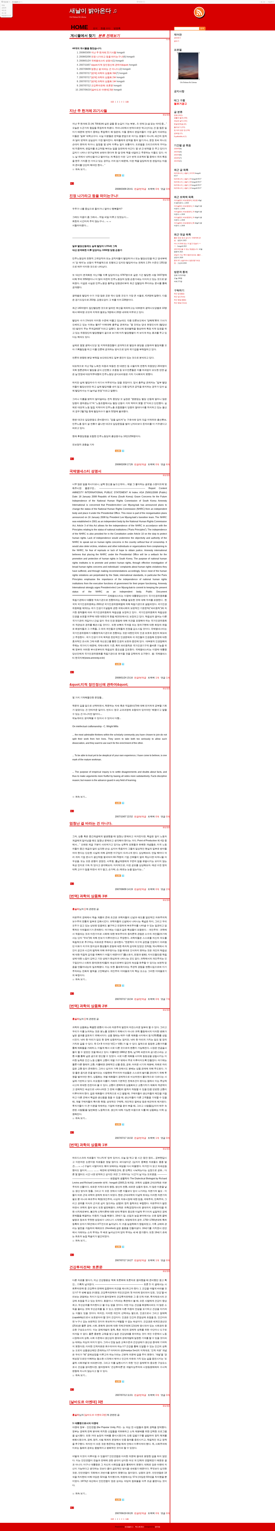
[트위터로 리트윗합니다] (123, 175)
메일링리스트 (6, 15)
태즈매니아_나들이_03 (182, 185)
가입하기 (271, 2)
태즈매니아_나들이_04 (182, 182)
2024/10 (177, 155)
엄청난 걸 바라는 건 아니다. (105, 69)
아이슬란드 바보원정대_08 (184, 223)
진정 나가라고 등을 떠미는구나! (107, 56)
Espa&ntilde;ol (180, 136)
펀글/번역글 (140, 189)
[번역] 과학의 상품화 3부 (103, 73)
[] (85, 909)
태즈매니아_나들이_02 (182, 188)
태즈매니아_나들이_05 (182, 179)
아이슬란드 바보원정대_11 (184, 206)
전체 (178, 115)
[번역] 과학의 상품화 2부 (103, 77)
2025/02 (177, 152)
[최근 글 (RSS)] (200, 13)
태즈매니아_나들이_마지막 (184, 173)
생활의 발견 (180, 118)
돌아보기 (179, 127)
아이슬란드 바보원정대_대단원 (186, 200)
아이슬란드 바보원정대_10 (184, 212)
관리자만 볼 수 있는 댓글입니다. (186, 249)
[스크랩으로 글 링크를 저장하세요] (118, 175)
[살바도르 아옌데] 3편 (102, 89)
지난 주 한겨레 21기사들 (103, 52)
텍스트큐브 (139, 1527)
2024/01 (177, 158)
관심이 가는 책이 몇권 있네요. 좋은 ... (188, 255)
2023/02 (177, 161)
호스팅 (4, 13)
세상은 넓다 (180, 121)
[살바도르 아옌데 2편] (95, 1415)
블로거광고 (180, 103)
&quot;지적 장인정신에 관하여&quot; (109, 65)
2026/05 (177, 149)
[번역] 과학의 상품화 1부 (103, 81)
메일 (3, 5)
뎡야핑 (157, 1527)
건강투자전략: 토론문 (102, 85)
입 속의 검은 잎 (182, 130)
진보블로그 (129, 1527)
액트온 (4, 10)
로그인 (263, 2)
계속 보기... (81, 169)
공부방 (178, 133)
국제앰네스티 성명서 (101, 60)
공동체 (4, 8)
